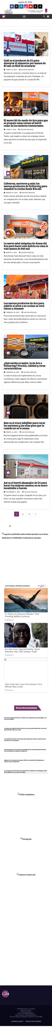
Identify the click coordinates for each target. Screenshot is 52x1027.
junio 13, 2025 (11, 69)
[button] (44, 16)
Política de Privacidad (33, 1021)
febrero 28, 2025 (13, 312)
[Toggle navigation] (24, 16)
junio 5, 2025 (11, 129)
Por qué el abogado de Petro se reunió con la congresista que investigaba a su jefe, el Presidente (25, 718)
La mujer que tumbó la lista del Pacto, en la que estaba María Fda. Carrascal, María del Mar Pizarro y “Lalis (25, 729)
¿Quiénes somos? (17, 1021)
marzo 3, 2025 (11, 252)
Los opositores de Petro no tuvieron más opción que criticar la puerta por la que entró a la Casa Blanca (25, 739)
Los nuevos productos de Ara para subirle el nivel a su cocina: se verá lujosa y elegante (24, 305)
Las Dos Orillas (27, 69)
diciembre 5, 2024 (13, 492)
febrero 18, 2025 (13, 372)
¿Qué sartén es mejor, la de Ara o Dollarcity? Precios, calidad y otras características (24, 365)
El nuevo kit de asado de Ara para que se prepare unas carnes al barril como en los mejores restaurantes (26, 122)
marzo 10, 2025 (12, 192)
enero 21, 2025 (12, 432)
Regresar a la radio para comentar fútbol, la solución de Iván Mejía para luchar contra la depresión (24, 760)
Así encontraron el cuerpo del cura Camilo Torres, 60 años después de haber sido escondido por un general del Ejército (25, 750)
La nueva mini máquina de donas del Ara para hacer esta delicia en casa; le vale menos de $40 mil (26, 245)
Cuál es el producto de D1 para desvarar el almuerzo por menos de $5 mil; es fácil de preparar (25, 63)
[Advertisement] (26, 815)
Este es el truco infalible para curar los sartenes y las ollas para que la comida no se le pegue (24, 425)
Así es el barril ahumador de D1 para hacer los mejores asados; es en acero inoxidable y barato (26, 485)
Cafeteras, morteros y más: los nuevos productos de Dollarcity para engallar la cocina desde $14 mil (25, 186)
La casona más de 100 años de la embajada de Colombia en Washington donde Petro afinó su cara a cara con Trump (25, 771)
